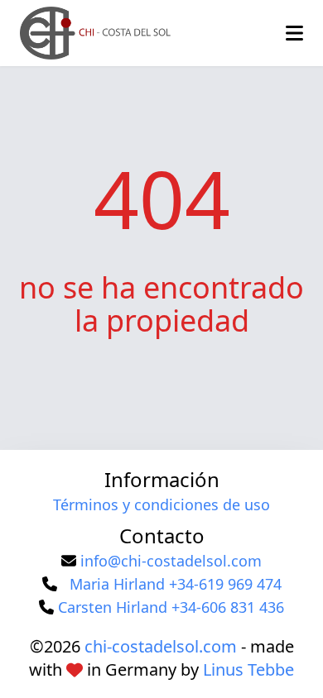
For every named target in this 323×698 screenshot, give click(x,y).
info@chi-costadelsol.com (171, 561)
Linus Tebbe (248, 669)
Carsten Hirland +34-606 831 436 (171, 607)
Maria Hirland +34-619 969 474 (176, 584)
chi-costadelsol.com (160, 646)
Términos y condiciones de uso (161, 504)
